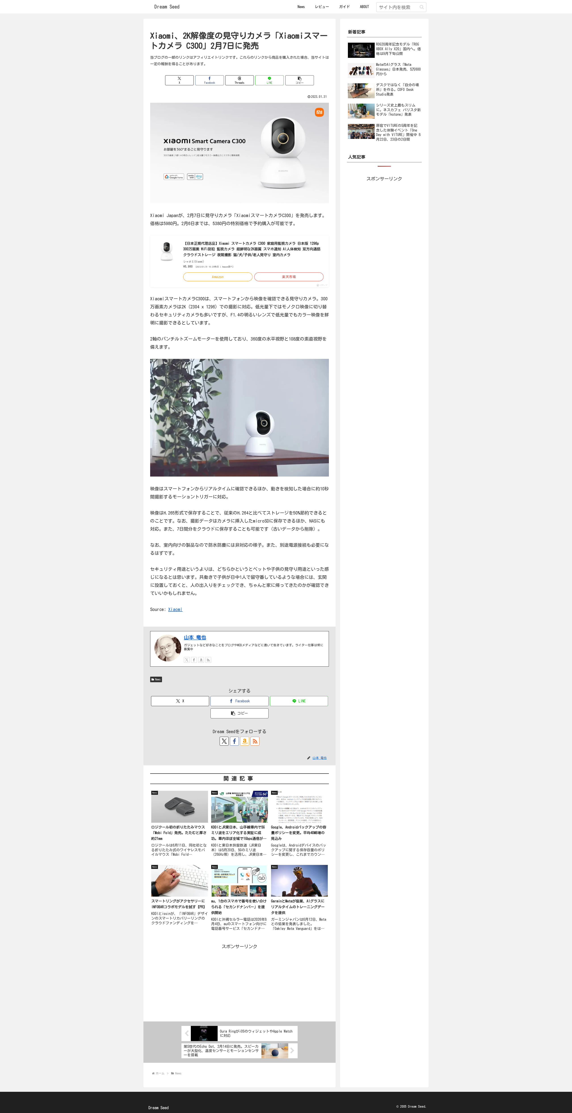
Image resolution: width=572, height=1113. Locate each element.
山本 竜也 (195, 637)
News (158, 679)
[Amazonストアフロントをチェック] (201, 660)
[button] (422, 7)
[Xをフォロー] (187, 660)
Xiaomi (175, 609)
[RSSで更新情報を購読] (208, 660)
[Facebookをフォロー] (194, 660)
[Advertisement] (239, 981)
